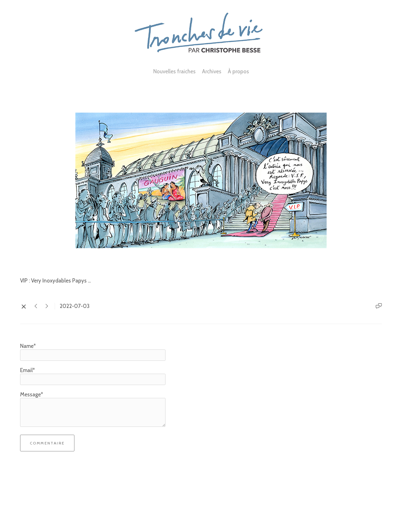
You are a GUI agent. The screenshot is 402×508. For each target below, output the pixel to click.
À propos (238, 71)
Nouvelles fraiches (174, 71)
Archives (211, 71)
